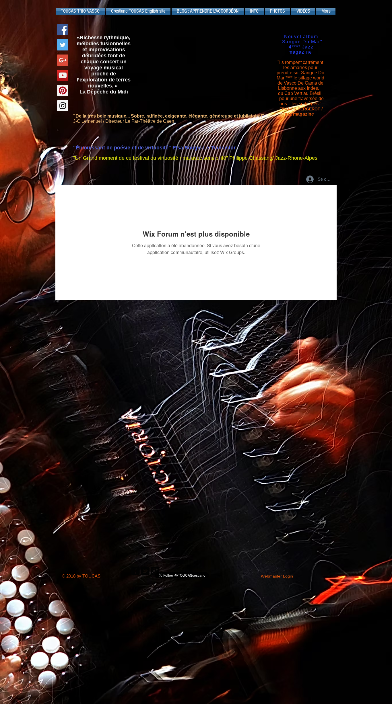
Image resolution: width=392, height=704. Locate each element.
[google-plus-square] (155, 571)
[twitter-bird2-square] (145, 571)
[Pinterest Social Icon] (62, 90)
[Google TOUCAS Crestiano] (62, 60)
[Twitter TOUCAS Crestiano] (62, 44)
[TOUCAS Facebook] (62, 29)
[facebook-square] (135, 571)
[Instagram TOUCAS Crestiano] (62, 105)
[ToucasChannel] (62, 75)
